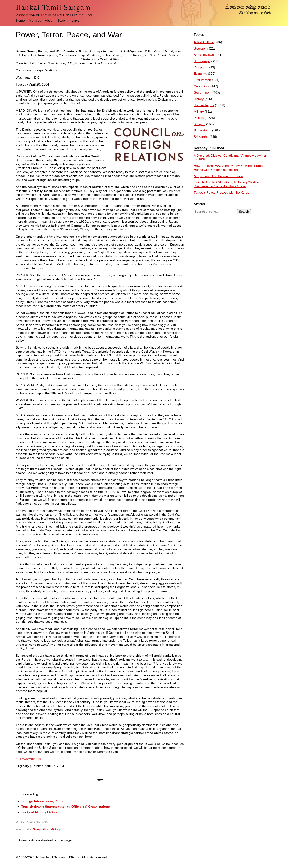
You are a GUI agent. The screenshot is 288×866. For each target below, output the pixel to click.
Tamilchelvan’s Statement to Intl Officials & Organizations (65, 806)
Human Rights (204, 105)
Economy (200, 73)
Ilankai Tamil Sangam (53, 7)
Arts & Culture (204, 42)
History (199, 99)
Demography (203, 61)
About (49, 20)
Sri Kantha (201, 136)
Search (62, 20)
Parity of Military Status (39, 812)
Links (75, 20)
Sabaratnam (202, 130)
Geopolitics (41, 829)
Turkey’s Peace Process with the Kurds (221, 192)
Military (55, 829)
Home (20, 20)
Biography (201, 48)
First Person (202, 80)
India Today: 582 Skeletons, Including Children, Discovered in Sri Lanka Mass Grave (227, 184)
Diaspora (200, 67)
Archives (35, 20)
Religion (199, 124)
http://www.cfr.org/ (28, 758)
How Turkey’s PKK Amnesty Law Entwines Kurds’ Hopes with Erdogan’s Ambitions (228, 167)
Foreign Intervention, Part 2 (42, 801)
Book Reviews (204, 54)
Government (203, 92)
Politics (199, 118)
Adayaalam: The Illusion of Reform (218, 176)
